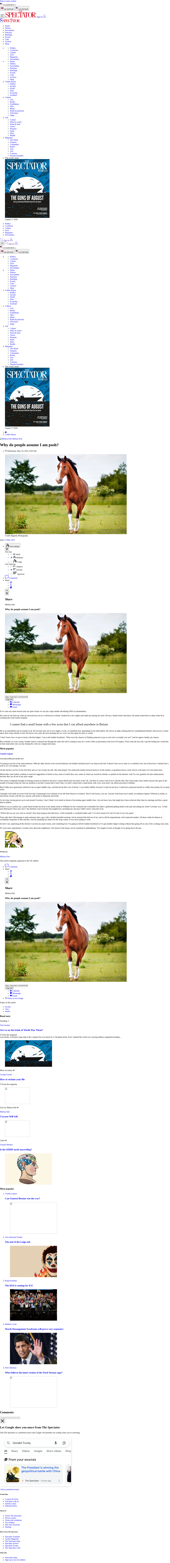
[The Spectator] (21, 17)
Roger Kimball (11, 1281)
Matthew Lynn (11, 1324)
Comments (12, 578)
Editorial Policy (11, 1506)
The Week (14, 140)
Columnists (14, 144)
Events (7, 37)
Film (12, 106)
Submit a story (10, 1504)
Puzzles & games (16, 156)
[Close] (2, 1421)
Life (6, 117)
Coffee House (10, 82)
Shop (7, 44)
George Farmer (6, 1074)
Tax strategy (10, 1522)
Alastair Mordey (6, 1145)
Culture (13, 52)
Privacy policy (10, 1518)
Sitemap (8, 1527)
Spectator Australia (12, 1537)
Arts (11, 100)
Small (18, 554)
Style (12, 133)
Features (13, 142)
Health (12, 135)
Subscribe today (11, 1558)
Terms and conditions (13, 1520)
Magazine (14, 57)
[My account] (44, 17)
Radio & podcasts (17, 111)
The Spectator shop (12, 1541)
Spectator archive (12, 1543)
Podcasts (8, 33)
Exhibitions (14, 104)
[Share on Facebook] (11, 583)
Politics (13, 48)
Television (14, 113)
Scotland (13, 95)
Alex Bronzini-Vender (13, 1237)
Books (12, 102)
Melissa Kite (5, 856)
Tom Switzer (5, 1025)
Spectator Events (11, 1546)
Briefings (8, 35)
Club (7, 39)
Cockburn (14, 50)
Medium (19, 558)
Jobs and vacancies (12, 1525)
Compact (19, 567)
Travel (12, 126)
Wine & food (15, 124)
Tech (12, 55)
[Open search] (1, 240)
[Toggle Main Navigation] (2, 16)
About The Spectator (13, 1516)
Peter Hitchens (10, 1368)
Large (19, 562)
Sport (12, 131)
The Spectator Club (12, 1548)
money (7, 1011)
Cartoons (13, 153)
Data (12, 91)
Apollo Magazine (12, 1539)
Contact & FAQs (11, 1499)
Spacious (20, 574)
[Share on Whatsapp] (11, 588)
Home (7, 26)
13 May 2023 (9, 540)
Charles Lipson (6, 754)
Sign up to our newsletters (15, 1560)
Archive (8, 41)
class (7, 1009)
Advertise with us (12, 1501)
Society (13, 86)
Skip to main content (8, 1)
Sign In (39, 17)
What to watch (15, 122)
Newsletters (9, 30)
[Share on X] (11, 585)
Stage (12, 115)
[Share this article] (7, 590)
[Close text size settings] (7, 549)
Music (12, 108)
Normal (19, 570)
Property (13, 129)
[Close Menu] (2, 243)
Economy (14, 93)
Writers (8, 28)
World (12, 88)
